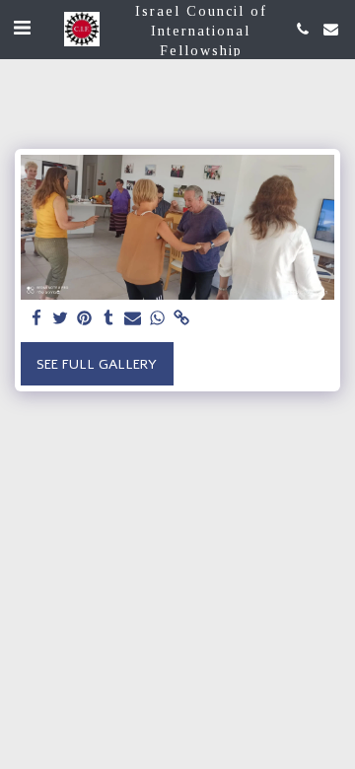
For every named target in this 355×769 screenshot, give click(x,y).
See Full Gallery (96, 364)
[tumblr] (109, 319)
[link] (181, 319)
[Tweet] (61, 319)
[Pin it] (85, 319)
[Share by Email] (133, 319)
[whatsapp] (158, 319)
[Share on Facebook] (36, 319)
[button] (21, 28)
